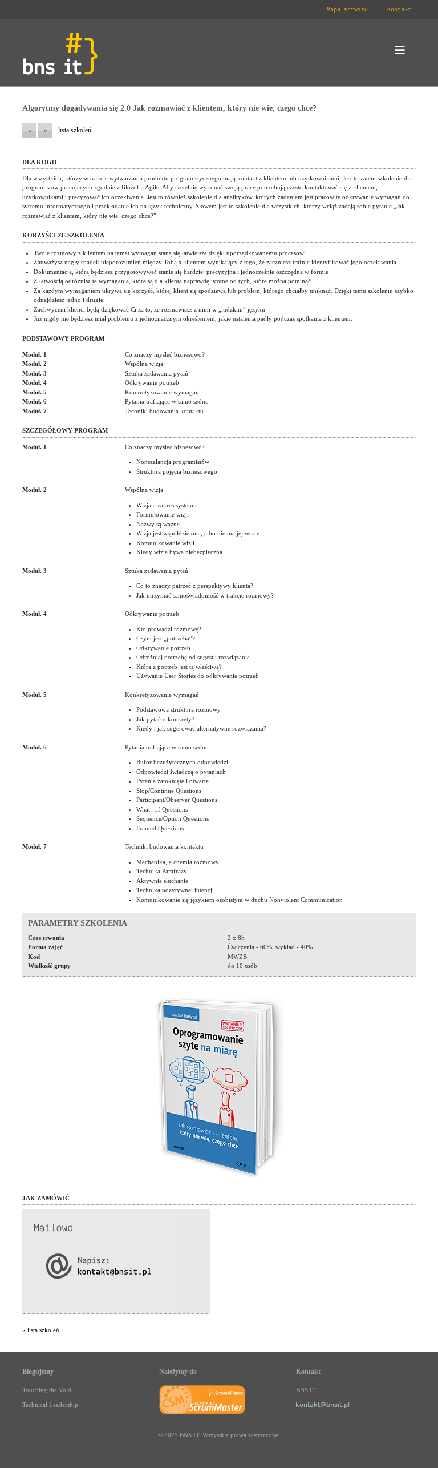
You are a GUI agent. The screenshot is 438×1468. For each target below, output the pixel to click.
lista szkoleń (74, 130)
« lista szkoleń (40, 1329)
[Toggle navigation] (400, 53)
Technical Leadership (50, 1404)
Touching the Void (46, 1389)
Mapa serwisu (347, 9)
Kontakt (399, 9)
